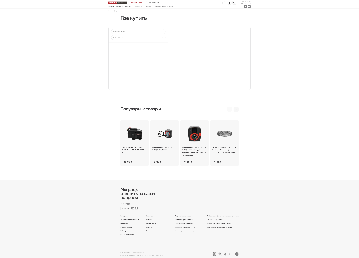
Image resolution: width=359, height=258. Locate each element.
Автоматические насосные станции (218, 223)
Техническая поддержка (123, 6)
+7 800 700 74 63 (245, 3)
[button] (236, 109)
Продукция (124, 216)
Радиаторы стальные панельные (157, 231)
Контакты (170, 6)
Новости (149, 219)
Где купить (149, 6)
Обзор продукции (126, 227)
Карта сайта (150, 227)
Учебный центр (139, 6)
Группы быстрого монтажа (184, 219)
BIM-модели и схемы (127, 234)
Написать (125, 208)
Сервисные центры (159, 6)
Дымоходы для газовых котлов (185, 227)
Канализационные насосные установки (219, 227)
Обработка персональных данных (154, 255)
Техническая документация (129, 219)
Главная (110, 10)
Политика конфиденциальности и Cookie (131, 255)
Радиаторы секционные (183, 216)
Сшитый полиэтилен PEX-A (184, 223)
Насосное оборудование (215, 219)
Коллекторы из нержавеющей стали (187, 231)
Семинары (149, 216)
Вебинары (123, 231)
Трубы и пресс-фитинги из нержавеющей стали (223, 216)
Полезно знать (151, 223)
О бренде (111, 6)
